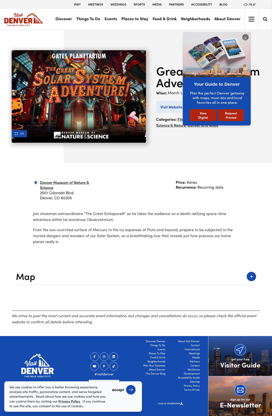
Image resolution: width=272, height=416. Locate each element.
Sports (139, 4)
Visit (77, 4)
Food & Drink (165, 18)
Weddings (118, 4)
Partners (176, 4)
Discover (63, 18)
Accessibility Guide (189, 377)
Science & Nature (171, 125)
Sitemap (195, 381)
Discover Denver (155, 341)
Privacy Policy (192, 385)
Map (25, 276)
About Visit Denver (189, 341)
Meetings (95, 4)
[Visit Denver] (23, 19)
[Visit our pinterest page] (104, 366)
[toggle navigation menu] (251, 19)
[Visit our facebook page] (94, 356)
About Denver (227, 18)
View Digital (203, 115)
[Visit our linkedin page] (113, 356)
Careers (195, 365)
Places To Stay (157, 353)
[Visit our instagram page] (104, 356)
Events (111, 18)
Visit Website (171, 107)
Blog (224, 4)
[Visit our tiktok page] (113, 366)
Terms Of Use (192, 389)
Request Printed (231, 115)
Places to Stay (134, 18)
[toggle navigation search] (265, 19)
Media (157, 4)
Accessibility (201, 4)
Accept (118, 389)
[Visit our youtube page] (94, 366)
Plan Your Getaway (154, 365)
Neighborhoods (195, 18)
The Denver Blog (155, 373)
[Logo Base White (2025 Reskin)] (37, 365)
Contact (195, 345)
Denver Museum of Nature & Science (64, 185)
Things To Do (88, 18)
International (192, 349)
